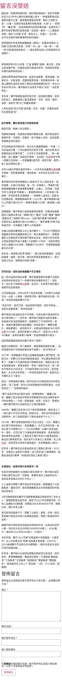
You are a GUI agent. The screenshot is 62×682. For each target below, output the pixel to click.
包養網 (49, 156)
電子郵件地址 (9, 638)
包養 (24, 283)
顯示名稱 (7, 626)
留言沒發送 (14, 5)
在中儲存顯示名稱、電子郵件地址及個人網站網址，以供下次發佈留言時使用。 (29, 665)
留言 (4, 590)
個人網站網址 (8, 649)
